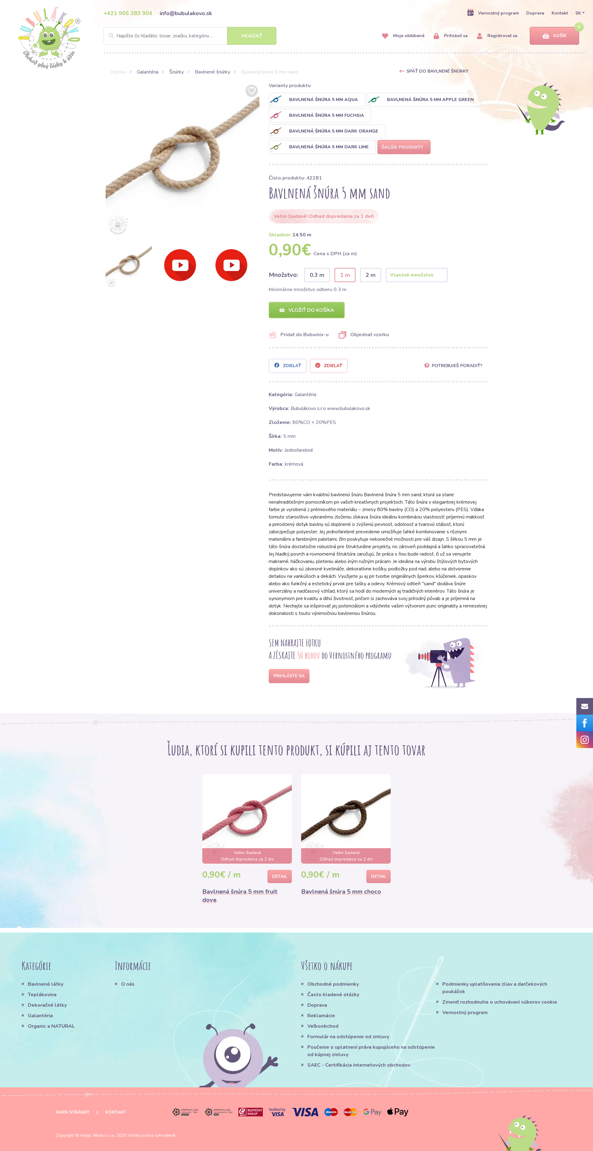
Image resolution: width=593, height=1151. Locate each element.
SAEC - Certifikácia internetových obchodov (358, 1065)
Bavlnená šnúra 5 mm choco (341, 891)
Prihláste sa (289, 676)
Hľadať (252, 35)
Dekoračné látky (47, 1005)
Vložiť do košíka (310, 310)
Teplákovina (42, 994)
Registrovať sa (501, 36)
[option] (182, 160)
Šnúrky (176, 72)
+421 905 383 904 (127, 13)
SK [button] (578, 13)
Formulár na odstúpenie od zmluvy (348, 1036)
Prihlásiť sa (455, 36)
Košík (559, 36)
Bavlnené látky (45, 984)
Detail (279, 876)
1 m (345, 275)
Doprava (535, 13)
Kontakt (560, 13)
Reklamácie (321, 1015)
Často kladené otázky (333, 994)
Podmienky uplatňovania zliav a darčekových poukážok (494, 988)
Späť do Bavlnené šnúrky (437, 71)
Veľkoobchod (323, 1026)
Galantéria (147, 72)
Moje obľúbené (408, 36)
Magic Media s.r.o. (98, 1135)
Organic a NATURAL (51, 1026)
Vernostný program (498, 13)
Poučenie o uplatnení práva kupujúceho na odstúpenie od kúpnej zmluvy (371, 1051)
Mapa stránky (72, 1112)
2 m (371, 275)
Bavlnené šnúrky (212, 72)
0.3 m (317, 275)
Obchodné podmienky (333, 984)
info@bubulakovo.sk (186, 13)
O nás (128, 984)
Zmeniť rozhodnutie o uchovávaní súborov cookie (499, 1002)
